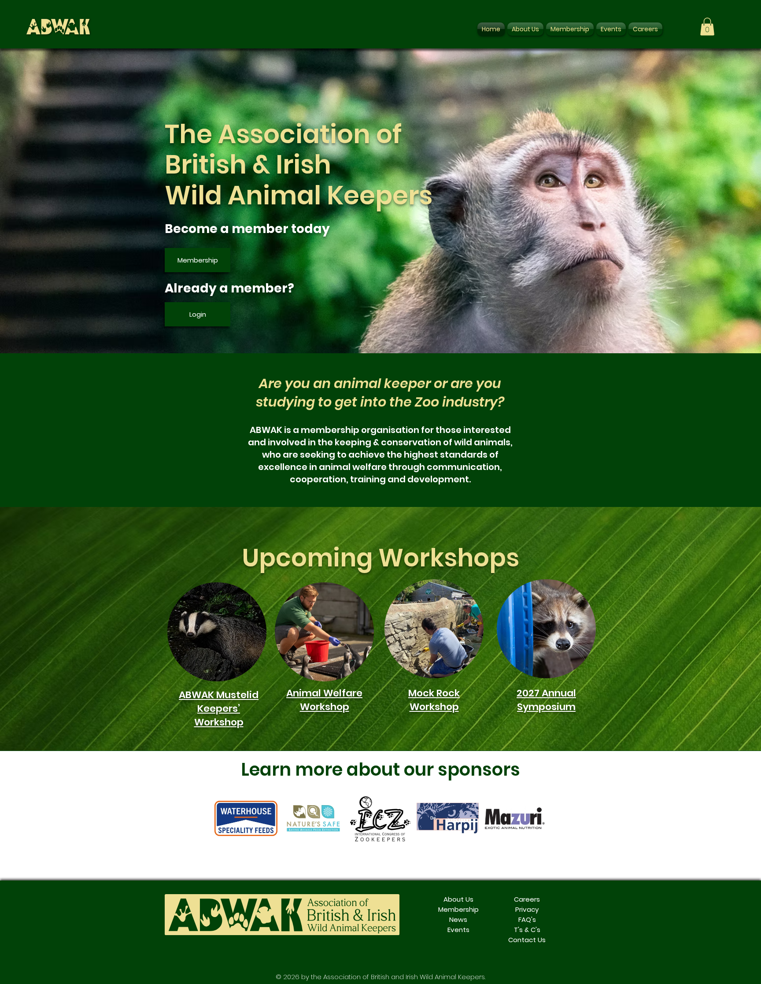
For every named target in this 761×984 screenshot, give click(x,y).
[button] (707, 27)
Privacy (527, 909)
